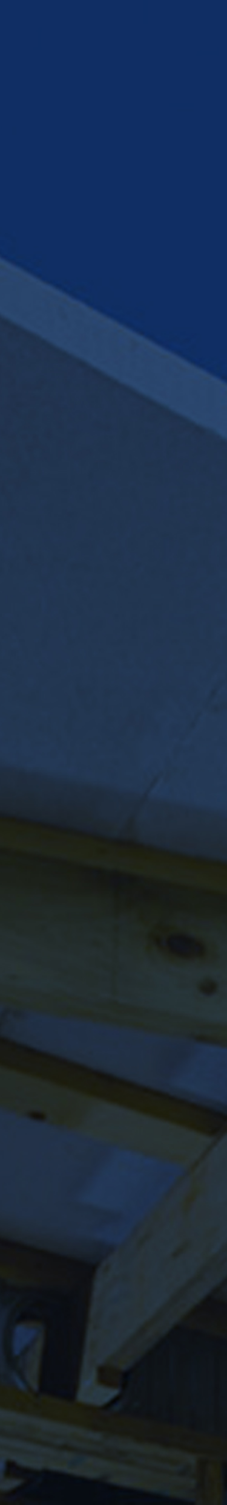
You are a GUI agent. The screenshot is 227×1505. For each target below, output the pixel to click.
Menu (113, 129)
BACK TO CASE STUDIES (108, 1400)
